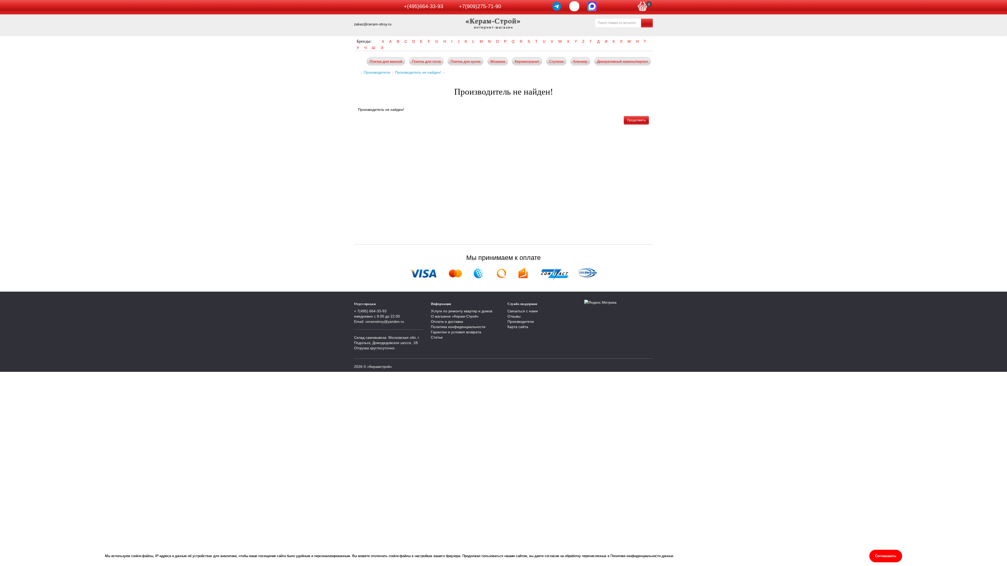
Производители (377, 72)
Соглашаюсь (885, 556)
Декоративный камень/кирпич (622, 61)
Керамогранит (527, 61)
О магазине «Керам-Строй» (455, 316)
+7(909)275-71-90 (480, 6)
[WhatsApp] (574, 6)
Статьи (437, 337)
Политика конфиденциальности (458, 327)
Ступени (556, 61)
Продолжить (636, 120)
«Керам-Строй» (493, 21)
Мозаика (497, 61)
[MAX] (592, 6)
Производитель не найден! (418, 72)
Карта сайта (517, 327)
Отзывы (514, 316)
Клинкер (580, 61)
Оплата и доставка (447, 321)
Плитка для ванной (385, 61)
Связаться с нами (522, 311)
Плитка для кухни (465, 61)
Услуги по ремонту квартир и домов (461, 311)
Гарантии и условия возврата (456, 332)
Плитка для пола (426, 61)
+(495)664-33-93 (423, 6)
